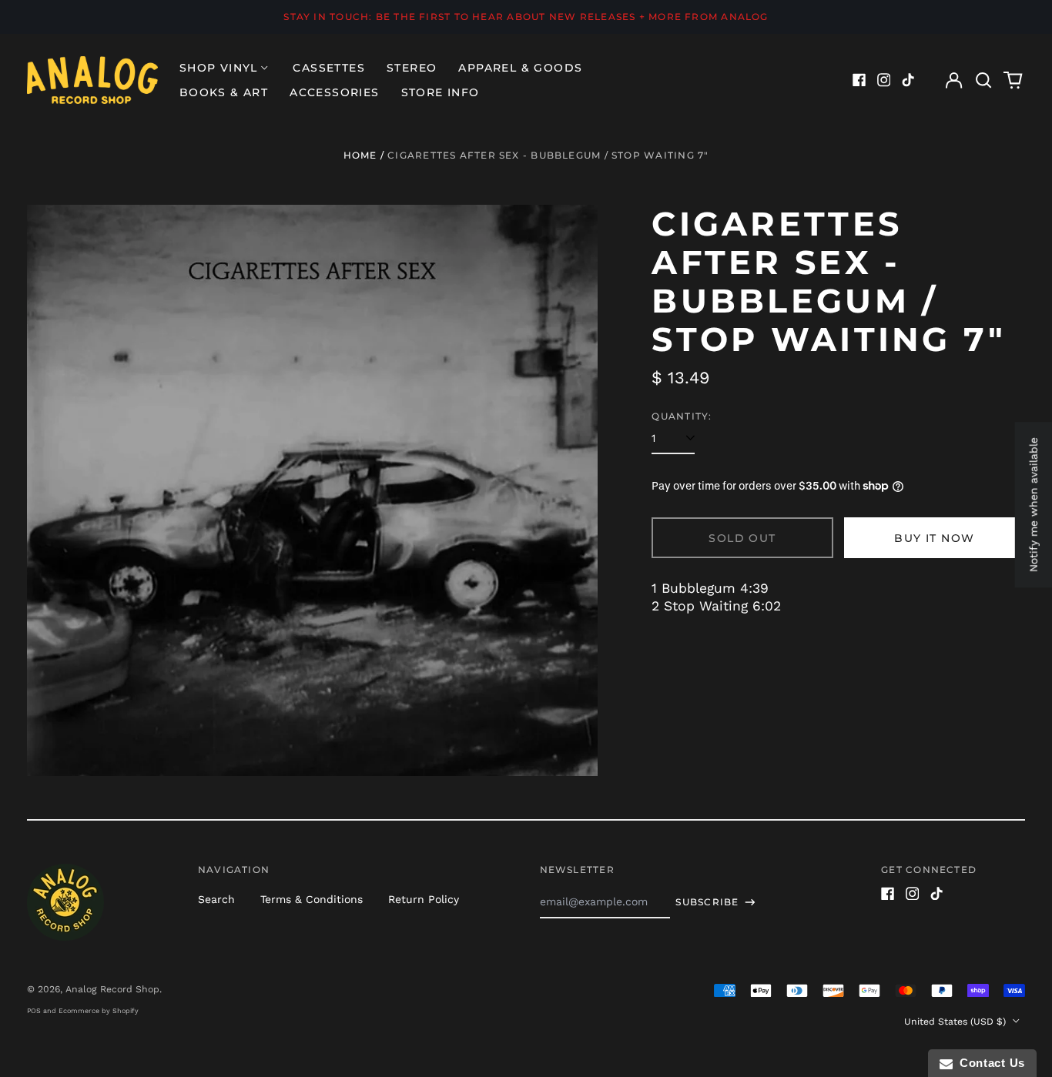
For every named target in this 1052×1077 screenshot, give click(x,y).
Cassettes (329, 68)
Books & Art (223, 92)
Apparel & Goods (520, 68)
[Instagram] (884, 80)
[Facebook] (859, 80)
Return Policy (423, 899)
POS (34, 1011)
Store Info (440, 92)
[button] (983, 80)
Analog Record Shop (112, 989)
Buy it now (934, 538)
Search (216, 899)
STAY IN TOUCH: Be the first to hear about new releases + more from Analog (525, 16)
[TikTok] (908, 80)
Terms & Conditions (311, 899)
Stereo (412, 68)
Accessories (334, 92)
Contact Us (989, 1062)
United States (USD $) (956, 1021)
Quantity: (682, 416)
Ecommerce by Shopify (99, 1011)
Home (360, 155)
